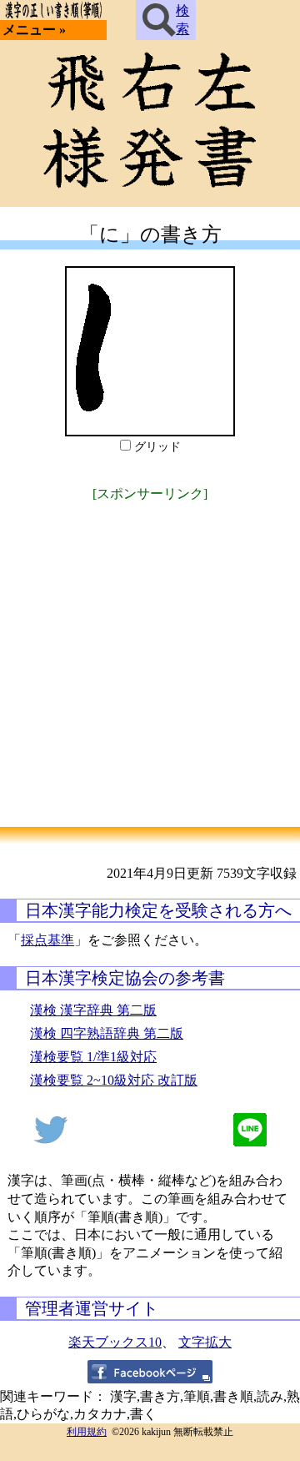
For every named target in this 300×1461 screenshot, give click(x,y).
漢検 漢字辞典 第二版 (93, 1010)
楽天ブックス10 (115, 1342)
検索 (182, 19)
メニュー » (34, 30)
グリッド (157, 447)
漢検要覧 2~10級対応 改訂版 (114, 1080)
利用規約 (87, 1432)
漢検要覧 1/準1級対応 (93, 1057)
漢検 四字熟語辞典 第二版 (106, 1033)
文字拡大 (205, 1342)
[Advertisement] (150, 656)
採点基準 (47, 940)
